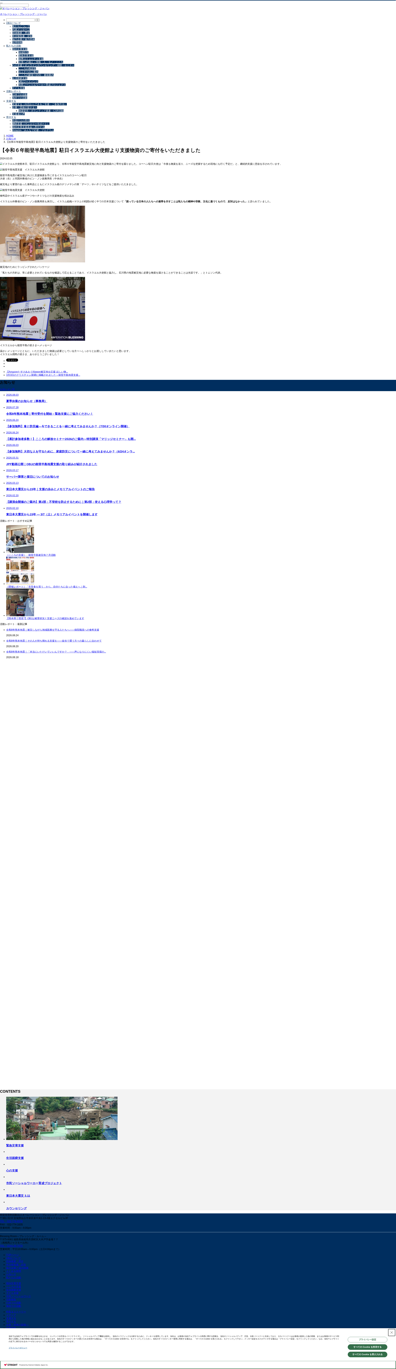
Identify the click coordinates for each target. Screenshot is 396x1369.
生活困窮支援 (19, 78)
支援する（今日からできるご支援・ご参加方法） (39, 104)
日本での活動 (19, 94)
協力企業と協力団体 (23, 39)
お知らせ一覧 (7, 389)
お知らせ (11, 1274)
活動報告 (11, 1299)
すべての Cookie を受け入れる (367, 1354)
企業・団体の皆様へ (17, 1324)
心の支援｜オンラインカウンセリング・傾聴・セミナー (43, 65)
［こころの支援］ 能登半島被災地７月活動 (31, 555)
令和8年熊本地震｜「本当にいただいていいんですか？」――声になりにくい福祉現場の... (56, 651)
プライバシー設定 (367, 1339)
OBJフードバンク (28, 81)
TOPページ (12, 1255)
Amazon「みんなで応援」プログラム (33, 130)
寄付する (11, 117)
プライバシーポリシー (18, 1348)
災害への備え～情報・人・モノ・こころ (41, 62)
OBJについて (13, 23)
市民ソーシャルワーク (18, 1296)
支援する (11, 101)
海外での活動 (19, 97)
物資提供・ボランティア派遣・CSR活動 (41, 110)
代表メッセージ (21, 29)
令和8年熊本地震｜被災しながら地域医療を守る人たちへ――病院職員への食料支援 (52, 629)
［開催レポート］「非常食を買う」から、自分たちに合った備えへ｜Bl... (46, 586)
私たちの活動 (13, 46)
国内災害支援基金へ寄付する (28, 127)
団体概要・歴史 (21, 33)
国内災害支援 (19, 49)
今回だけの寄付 (21, 120)
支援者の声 (18, 114)
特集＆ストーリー (16, 1311)
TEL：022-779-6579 (11, 1221)
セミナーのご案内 (28, 71)
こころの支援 (13, 1286)
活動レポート (13, 91)
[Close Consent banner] (391, 1332)
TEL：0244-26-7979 (11, 1246)
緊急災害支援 (26, 55)
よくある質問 (13, 1271)
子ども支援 (18, 88)
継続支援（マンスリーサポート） (31, 123)
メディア (11, 1315)
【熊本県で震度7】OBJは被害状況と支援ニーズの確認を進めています (45, 618)
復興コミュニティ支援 (31, 58)
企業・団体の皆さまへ (24, 107)
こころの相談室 (27, 68)
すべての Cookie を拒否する (367, 1347)
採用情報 (17, 42)
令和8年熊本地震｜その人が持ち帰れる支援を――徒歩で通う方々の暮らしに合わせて (54, 640)
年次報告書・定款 (22, 36)
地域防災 (23, 52)
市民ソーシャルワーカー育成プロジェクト (42, 84)
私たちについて (21, 26)
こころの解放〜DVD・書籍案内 (36, 75)
